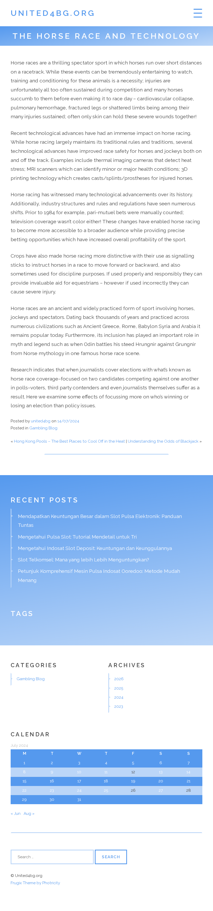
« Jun (16, 813)
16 (52, 781)
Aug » (29, 813)
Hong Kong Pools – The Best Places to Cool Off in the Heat (69, 441)
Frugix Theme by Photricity (35, 883)
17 (79, 781)
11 (106, 772)
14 (188, 772)
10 (79, 772)
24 (79, 790)
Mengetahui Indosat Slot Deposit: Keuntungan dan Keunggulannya (95, 548)
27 (161, 790)
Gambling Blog (43, 428)
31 (79, 799)
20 (160, 781)
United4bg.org (53, 13)
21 (188, 781)
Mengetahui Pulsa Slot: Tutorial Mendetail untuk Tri (77, 537)
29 (24, 799)
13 (161, 772)
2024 (118, 697)
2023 (118, 706)
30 (52, 799)
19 (133, 781)
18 (106, 781)
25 (106, 790)
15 (24, 781)
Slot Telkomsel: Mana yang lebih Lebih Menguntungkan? (83, 559)
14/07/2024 (68, 421)
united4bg (40, 421)
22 (24, 790)
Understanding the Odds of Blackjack (163, 441)
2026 (119, 679)
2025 (118, 688)
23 (52, 790)
